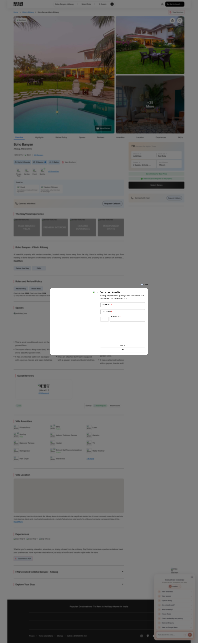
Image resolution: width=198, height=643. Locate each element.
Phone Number (116, 316)
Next (122, 350)
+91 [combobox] (102, 319)
